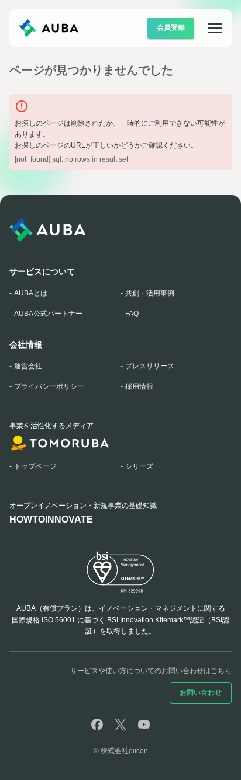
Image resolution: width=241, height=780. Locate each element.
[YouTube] (144, 725)
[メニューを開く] (208, 28)
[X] (120, 725)
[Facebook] (97, 725)
